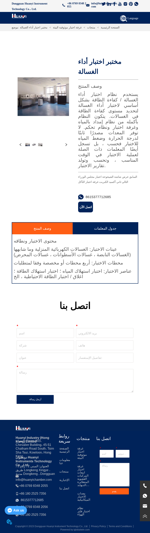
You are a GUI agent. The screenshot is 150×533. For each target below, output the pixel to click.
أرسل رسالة (35, 399)
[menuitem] (86, 19)
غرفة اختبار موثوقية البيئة (67, 27)
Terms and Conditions (120, 526)
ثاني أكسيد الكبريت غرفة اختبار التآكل (99, 181)
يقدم (114, 491)
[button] (86, 19)
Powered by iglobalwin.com (75, 529)
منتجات (91, 27)
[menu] (86, 19)
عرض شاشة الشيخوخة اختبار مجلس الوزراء (103, 176)
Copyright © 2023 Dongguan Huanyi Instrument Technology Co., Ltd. (51, 526)
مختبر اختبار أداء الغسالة (33, 27)
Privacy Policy (98, 526)
